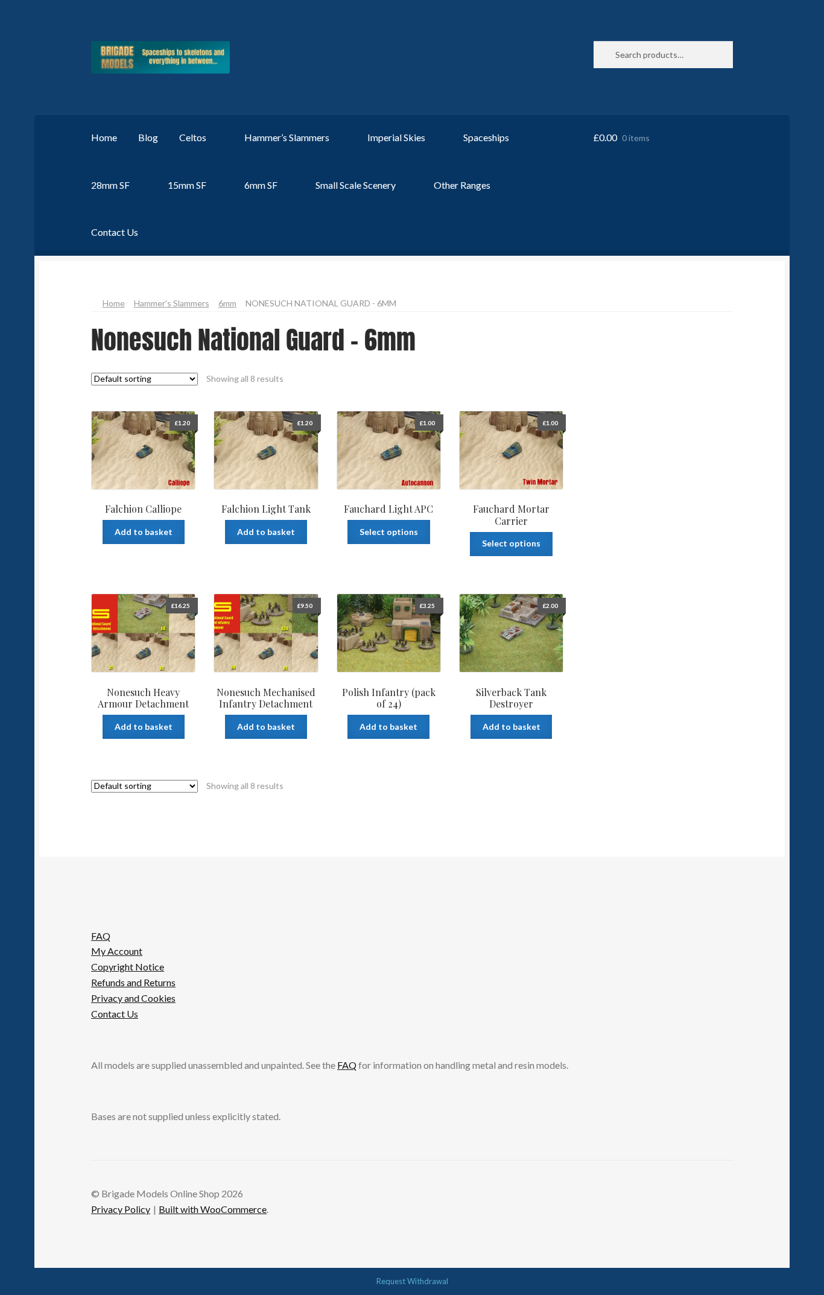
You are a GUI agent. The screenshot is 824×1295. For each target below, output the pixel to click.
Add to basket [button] (144, 532)
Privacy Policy (120, 1209)
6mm (227, 303)
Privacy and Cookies (133, 998)
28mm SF (110, 185)
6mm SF (260, 185)
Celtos (192, 137)
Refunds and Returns (133, 982)
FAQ (100, 936)
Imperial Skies (396, 137)
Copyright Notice (127, 966)
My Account (116, 951)
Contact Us (114, 232)
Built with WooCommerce (213, 1209)
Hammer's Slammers (171, 303)
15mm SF (187, 185)
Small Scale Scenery (355, 185)
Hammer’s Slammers (286, 137)
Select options (389, 532)
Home (104, 137)
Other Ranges (462, 185)
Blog (148, 137)
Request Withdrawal (412, 1281)
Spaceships (486, 137)
